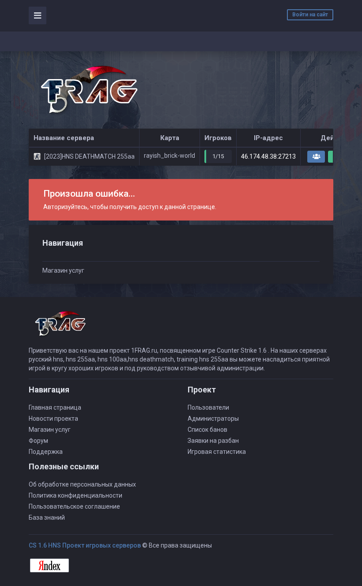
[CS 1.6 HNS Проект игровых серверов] (88, 90)
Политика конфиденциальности (75, 495)
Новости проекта (53, 418)
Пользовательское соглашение (74, 506)
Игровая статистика (217, 451)
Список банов (207, 429)
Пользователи (208, 407)
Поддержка (46, 451)
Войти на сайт (310, 14)
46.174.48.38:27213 (268, 156)
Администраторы (213, 418)
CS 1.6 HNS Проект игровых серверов (85, 545)
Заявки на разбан (213, 440)
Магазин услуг (63, 270)
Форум (38, 440)
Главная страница (55, 407)
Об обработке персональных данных (82, 484)
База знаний (47, 517)
